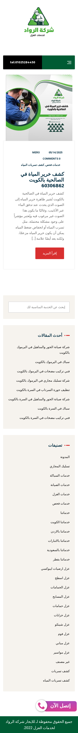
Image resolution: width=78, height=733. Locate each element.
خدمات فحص (53, 164)
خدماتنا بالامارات (59, 541)
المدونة (65, 457)
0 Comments (51, 158)
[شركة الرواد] (39, 22)
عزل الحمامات (60, 587)
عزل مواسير (61, 652)
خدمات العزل (61, 494)
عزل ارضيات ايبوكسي (55, 569)
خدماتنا (65, 513)
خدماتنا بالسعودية (58, 550)
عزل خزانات (62, 615)
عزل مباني (63, 643)
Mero (36, 152)
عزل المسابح (61, 596)
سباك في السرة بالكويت (54, 408)
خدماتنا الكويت (60, 522)
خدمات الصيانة (60, 485)
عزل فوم (64, 634)
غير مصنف (63, 662)
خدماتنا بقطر (61, 559)
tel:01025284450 (22, 62)
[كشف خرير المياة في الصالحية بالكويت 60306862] (39, 108)
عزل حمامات (61, 606)
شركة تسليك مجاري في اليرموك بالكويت (43, 380)
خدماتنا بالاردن (60, 531)
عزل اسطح (62, 578)
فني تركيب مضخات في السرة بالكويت (45, 418)
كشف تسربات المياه (32, 164)
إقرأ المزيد (50, 253)
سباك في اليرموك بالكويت (52, 362)
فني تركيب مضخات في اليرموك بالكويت (43, 371)
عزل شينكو (62, 624)
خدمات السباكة (60, 475)
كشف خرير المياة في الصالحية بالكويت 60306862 (42, 180)
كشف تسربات (60, 671)
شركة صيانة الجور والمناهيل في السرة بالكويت (39, 399)
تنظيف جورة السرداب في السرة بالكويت (43, 390)
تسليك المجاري (60, 466)
